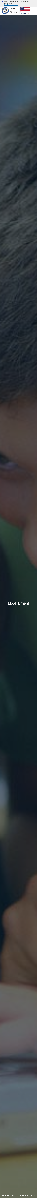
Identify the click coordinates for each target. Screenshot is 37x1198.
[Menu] (32, 9)
